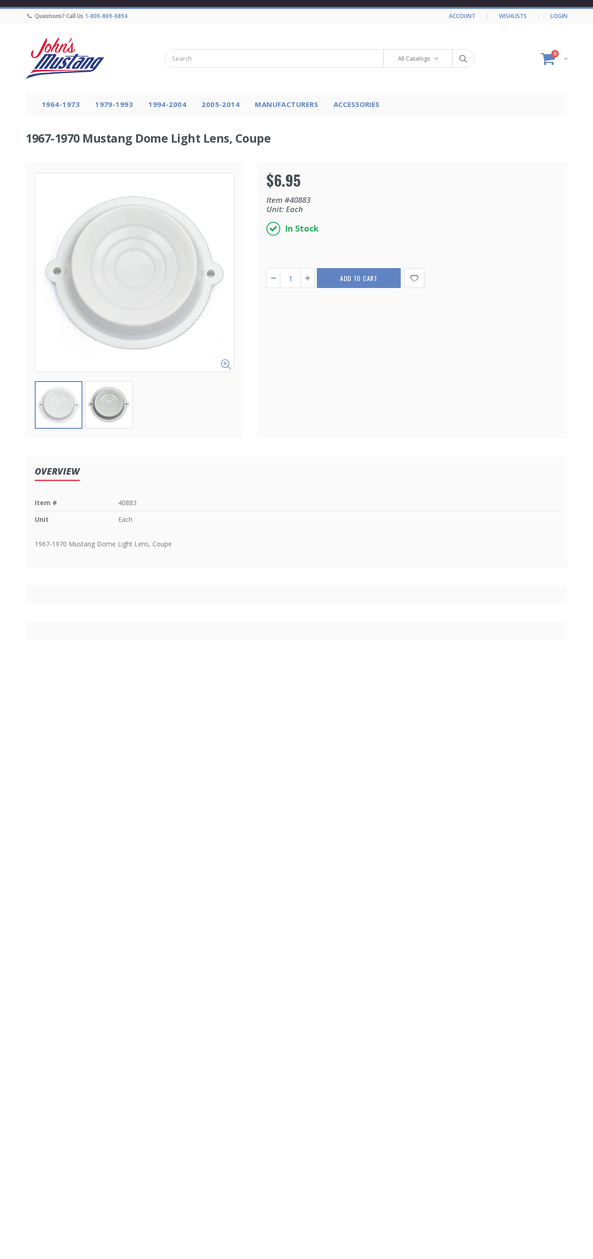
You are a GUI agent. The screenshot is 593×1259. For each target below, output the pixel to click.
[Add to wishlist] (414, 278)
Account (462, 16)
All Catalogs (414, 58)
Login (559, 16)
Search (463, 58)
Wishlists (513, 16)
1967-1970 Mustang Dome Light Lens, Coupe (148, 138)
